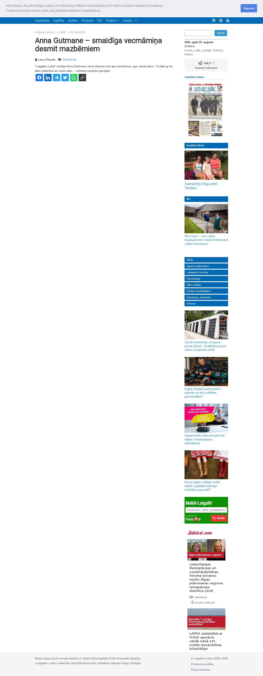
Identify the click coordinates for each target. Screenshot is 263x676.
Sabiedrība (42, 20)
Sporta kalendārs (198, 266)
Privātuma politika (202, 664)
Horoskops (194, 278)
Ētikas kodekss (200, 669)
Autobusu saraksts (199, 297)
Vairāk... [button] (129, 20)
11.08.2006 (78, 32)
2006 (62, 32)
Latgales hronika (197, 272)
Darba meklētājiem (199, 291)
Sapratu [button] (248, 8)
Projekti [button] (111, 20)
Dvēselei (87, 20)
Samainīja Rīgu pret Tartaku (201, 186)
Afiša (190, 259)
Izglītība (58, 20)
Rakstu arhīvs (46, 32)
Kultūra (72, 20)
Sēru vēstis (194, 284)
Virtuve (191, 303)
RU (99, 20)
